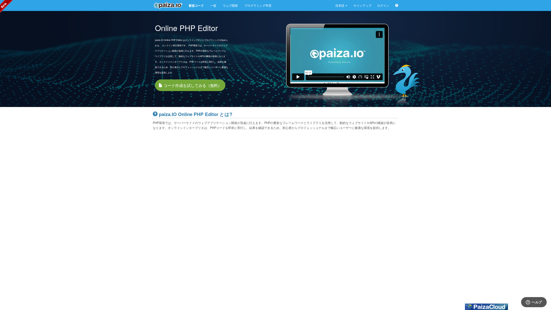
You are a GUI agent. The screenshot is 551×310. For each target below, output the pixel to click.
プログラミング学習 (257, 5)
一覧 (213, 5)
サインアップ (362, 5)
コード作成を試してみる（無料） (192, 85)
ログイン (383, 5)
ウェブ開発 (230, 5)
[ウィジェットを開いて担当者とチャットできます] (534, 302)
